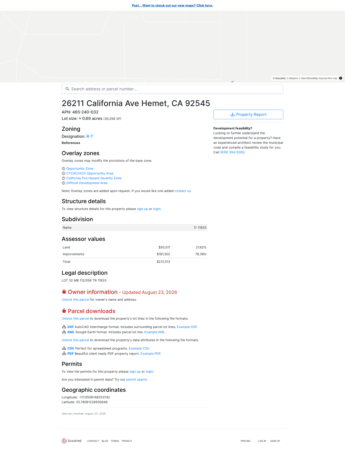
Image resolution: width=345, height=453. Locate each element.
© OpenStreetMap (308, 78)
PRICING (246, 440)
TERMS (115, 440)
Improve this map (328, 78)
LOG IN (262, 440)
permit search (136, 379)
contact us (183, 191)
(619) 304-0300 (232, 152)
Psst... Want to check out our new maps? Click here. (172, 5)
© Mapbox (292, 78)
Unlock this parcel (75, 299)
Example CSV (139, 348)
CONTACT (93, 440)
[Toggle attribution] (340, 78)
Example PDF (151, 354)
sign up (142, 209)
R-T (89, 136)
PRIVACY (127, 440)
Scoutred (74, 441)
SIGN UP (275, 440)
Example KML (154, 332)
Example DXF (187, 327)
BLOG (105, 440)
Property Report (248, 114)
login (157, 209)
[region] (172, 47)
